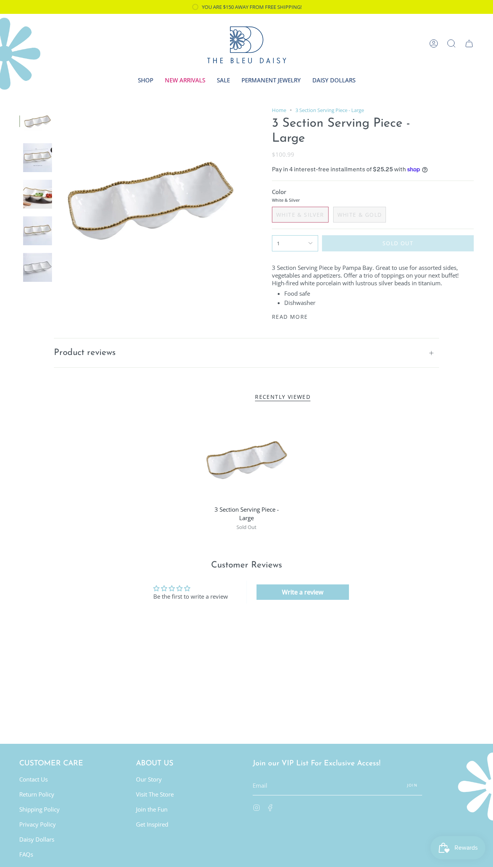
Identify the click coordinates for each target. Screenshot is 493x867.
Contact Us (33, 779)
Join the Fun (152, 809)
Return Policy (36, 794)
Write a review (303, 592)
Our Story (149, 779)
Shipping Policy (39, 809)
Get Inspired (152, 824)
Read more (290, 317)
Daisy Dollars (36, 839)
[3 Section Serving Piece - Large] (246, 458)
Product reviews (85, 352)
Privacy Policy (37, 824)
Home (279, 110)
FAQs (26, 854)
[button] (451, 43)
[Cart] (469, 43)
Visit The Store (155, 794)
